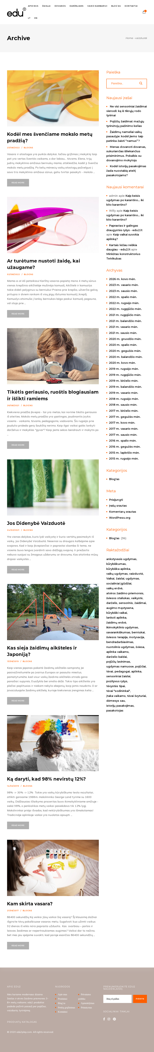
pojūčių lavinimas (118, 661)
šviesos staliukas (118, 598)
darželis (111, 603)
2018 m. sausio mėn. (123, 404)
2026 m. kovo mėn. (122, 279)
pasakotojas (114, 710)
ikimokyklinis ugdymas (122, 627)
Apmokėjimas (87, 1003)
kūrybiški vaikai (116, 612)
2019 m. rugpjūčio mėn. (125, 375)
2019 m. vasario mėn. (123, 393)
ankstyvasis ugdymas (121, 559)
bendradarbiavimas (119, 642)
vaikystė (137, 598)
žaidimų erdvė (116, 622)
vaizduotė (136, 573)
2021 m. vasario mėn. (123, 327)
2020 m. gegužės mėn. (125, 351)
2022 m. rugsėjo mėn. (124, 303)
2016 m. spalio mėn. (123, 440)
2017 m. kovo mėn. (122, 422)
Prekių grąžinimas (66, 1007)
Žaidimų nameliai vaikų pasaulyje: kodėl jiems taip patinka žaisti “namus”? (124, 136)
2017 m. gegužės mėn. (125, 417)
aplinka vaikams (117, 652)
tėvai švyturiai (136, 696)
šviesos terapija (117, 637)
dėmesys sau (115, 700)
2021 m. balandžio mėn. (125, 321)
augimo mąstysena (119, 608)
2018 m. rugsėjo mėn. (124, 399)
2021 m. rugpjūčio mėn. (125, 315)
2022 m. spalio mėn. (123, 297)
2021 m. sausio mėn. (123, 333)
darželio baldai (116, 657)
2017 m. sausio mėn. (123, 434)
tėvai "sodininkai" (118, 691)
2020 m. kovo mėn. (122, 362)
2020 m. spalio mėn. (123, 345)
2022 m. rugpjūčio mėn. (125, 309)
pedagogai (122, 671)
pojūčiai (140, 666)
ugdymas (132, 578)
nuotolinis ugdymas (120, 647)
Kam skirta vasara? (30, 904)
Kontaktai (62, 1012)
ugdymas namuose (120, 666)
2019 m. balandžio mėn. (125, 386)
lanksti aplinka (116, 617)
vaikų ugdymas (117, 573)
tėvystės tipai (115, 686)
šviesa (140, 647)
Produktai (62, 999)
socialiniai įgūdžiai (118, 583)
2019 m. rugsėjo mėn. (124, 369)
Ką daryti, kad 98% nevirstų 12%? (46, 779)
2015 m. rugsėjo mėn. (124, 458)
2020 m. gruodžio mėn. (125, 339)
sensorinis (126, 603)
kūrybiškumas (116, 564)
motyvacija (136, 637)
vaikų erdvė (114, 588)
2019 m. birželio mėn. (124, 380)
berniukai (138, 632)
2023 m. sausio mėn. (123, 291)
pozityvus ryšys (116, 681)
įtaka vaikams (116, 696)
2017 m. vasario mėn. (123, 428)
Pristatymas (86, 1007)
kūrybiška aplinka (118, 569)
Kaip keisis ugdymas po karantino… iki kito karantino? (125, 200)
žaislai (120, 578)
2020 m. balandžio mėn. (126, 357)
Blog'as (28, 147)
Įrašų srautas (118, 505)
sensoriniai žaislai (118, 676)
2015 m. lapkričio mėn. (124, 452)
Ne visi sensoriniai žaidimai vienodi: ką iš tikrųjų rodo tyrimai (126, 111)
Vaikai (110, 578)
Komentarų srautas (122, 511)
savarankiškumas (118, 632)
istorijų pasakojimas (120, 705)
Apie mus (62, 994)
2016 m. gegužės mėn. (125, 446)
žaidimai (140, 603)
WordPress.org (119, 517)
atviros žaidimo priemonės (124, 593)
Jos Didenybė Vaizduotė (36, 523)
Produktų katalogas (22, 1022)
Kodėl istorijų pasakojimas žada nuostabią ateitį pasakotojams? (126, 171)
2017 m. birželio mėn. (124, 410)
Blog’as (61, 1003)
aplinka (136, 671)
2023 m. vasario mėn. (124, 285)
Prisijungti (116, 499)
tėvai (109, 671)
